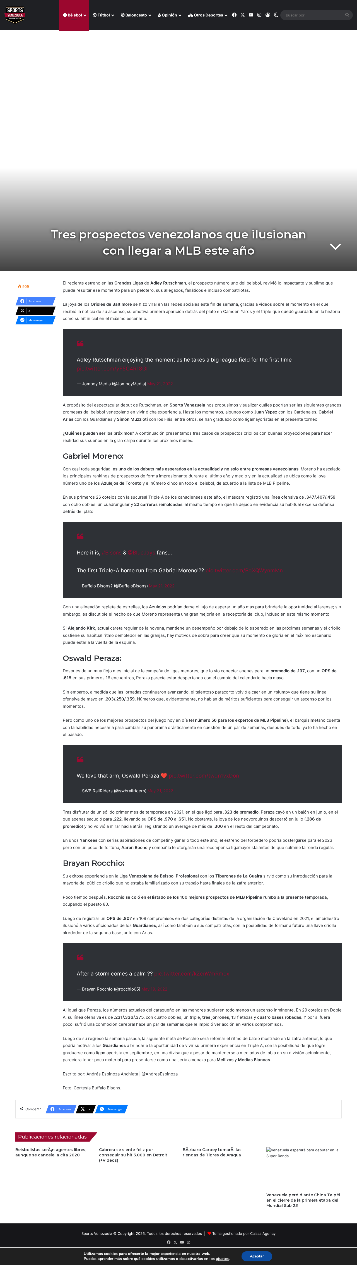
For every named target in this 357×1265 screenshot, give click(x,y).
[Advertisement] (178, 70)
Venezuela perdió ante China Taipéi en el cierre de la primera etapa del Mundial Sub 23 (303, 1200)
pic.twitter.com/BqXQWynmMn (244, 570)
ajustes (222, 1258)
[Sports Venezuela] (15, 15)
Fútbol (103, 15)
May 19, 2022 (154, 989)
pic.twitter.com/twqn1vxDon (204, 776)
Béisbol (74, 15)
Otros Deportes (208, 15)
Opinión (169, 15)
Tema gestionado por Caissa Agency (244, 1233)
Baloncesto (136, 15)
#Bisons (112, 552)
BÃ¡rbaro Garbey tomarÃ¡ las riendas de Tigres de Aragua (212, 1152)
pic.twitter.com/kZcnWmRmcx (191, 973)
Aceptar (257, 1256)
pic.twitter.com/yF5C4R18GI (112, 368)
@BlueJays (141, 552)
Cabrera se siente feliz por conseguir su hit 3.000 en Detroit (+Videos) (133, 1155)
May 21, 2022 (160, 383)
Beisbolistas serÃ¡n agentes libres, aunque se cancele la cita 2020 (50, 1152)
